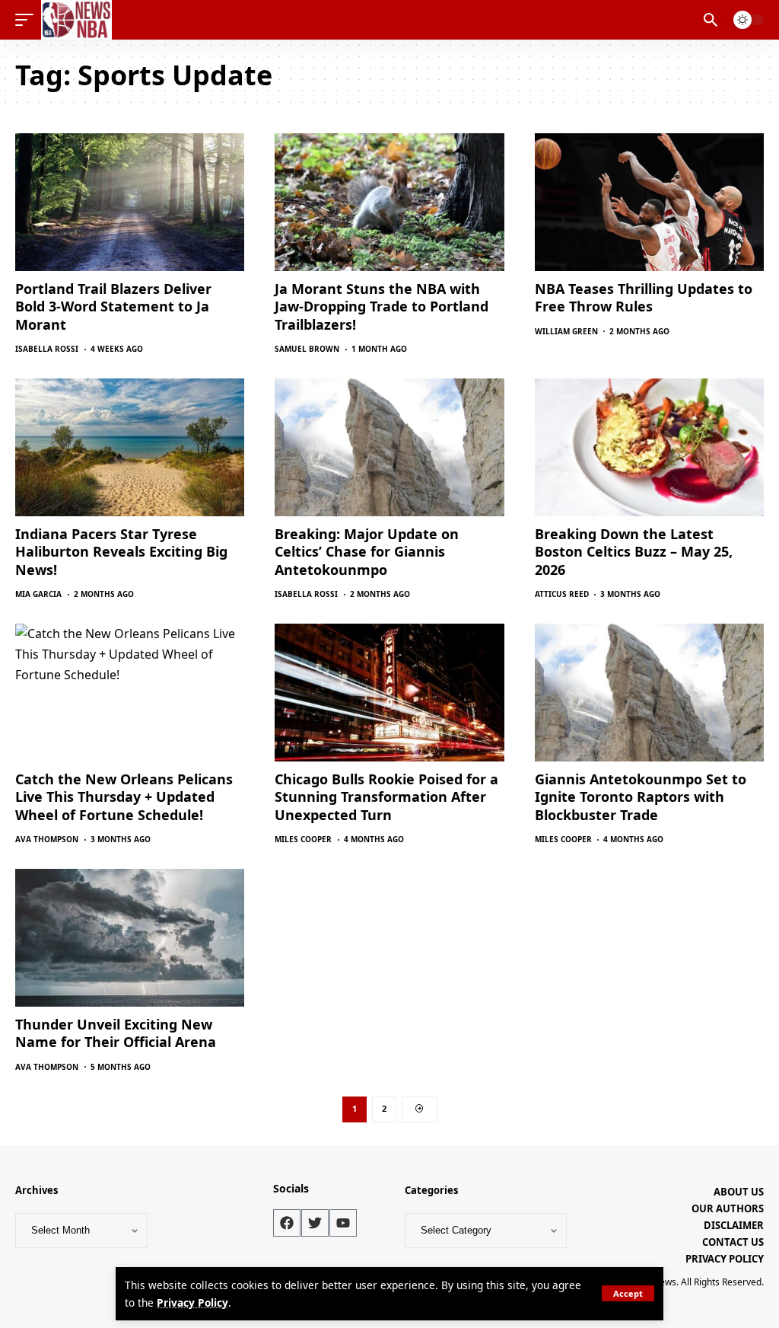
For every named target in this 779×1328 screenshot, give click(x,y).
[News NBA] (76, 20)
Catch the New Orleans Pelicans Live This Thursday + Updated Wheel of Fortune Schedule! (124, 797)
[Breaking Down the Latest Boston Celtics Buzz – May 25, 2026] (649, 447)
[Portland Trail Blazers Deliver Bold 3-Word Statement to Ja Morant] (129, 202)
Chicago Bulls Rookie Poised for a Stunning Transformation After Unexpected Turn (386, 797)
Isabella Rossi (46, 348)
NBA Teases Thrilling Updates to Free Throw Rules (643, 297)
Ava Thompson (46, 839)
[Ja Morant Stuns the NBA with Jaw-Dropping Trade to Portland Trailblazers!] (389, 202)
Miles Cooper (303, 839)
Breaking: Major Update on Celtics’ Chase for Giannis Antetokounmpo (367, 552)
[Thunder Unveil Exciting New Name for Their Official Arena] (129, 938)
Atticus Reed (562, 594)
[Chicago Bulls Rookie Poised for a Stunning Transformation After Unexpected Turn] (389, 692)
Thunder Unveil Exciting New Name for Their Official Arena (115, 1033)
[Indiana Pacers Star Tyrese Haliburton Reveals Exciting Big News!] (129, 447)
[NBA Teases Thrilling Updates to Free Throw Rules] (649, 202)
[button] (628, 1293)
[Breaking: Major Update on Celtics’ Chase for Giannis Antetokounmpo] (389, 447)
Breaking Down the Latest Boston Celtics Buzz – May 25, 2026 (634, 552)
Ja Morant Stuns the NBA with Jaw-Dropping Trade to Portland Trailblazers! (381, 306)
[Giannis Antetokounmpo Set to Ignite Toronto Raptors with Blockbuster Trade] (649, 692)
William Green (566, 331)
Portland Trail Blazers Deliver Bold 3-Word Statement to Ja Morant (113, 306)
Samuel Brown (307, 348)
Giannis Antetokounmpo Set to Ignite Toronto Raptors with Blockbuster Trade (640, 797)
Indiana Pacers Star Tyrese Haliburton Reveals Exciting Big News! (121, 552)
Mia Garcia (38, 594)
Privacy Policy (192, 1302)
